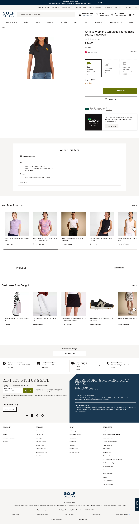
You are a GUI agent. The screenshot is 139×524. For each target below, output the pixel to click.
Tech (86, 22)
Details (78, 369)
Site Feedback (83, 520)
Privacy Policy (96, 515)
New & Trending (11, 22)
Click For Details (55, 391)
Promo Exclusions (108, 467)
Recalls (105, 470)
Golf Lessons (39, 435)
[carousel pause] (101, 2)
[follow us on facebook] (37, 415)
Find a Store (108, 7)
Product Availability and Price (111, 463)
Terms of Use (15, 515)
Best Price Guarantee (108, 456)
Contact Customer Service (110, 442)
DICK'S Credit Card (108, 438)
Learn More (11, 367)
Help (136, 7)
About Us (5, 431)
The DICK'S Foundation (9, 438)
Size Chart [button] (133, 51)
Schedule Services (67, 7)
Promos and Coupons (75, 435)
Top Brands (73, 438)
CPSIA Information (108, 481)
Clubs (26, 22)
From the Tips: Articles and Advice (112, 459)
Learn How (109, 110)
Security (105, 477)
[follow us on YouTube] (27, 415)
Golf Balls (64, 22)
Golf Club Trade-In (41, 456)
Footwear (50, 22)
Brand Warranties (108, 474)
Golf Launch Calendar (95, 7)
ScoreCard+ (55, 7)
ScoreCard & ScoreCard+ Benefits (112, 435)
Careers (5, 435)
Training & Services (116, 22)
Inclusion (5, 442)
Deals (131, 22)
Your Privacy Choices (122, 515)
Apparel (37, 22)
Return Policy (106, 449)
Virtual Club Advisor (41, 452)
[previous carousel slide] (40, 2)
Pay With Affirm (74, 449)
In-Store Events (40, 445)
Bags (75, 22)
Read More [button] (23, 182)
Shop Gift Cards (96, 390)
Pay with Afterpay (75, 452)
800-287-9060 (90, 510)
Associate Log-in (69, 515)
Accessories (98, 22)
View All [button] (134, 205)
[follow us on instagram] (42, 415)
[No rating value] (91, 39)
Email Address (8, 388)
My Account (106, 431)
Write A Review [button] (119, 268)
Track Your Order (107, 445)
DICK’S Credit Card (43, 7)
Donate (113, 367)
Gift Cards (118, 7)
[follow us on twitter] (32, 415)
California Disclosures (56, 520)
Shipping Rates (107, 452)
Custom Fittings (40, 431)
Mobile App (73, 431)
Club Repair (39, 438)
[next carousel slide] (98, 2)
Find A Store (73, 442)
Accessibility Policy (42, 515)
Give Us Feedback (108, 484)
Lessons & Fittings (81, 7)
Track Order (128, 7)
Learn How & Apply (80, 411)
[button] (125, 74)
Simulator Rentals (41, 442)
